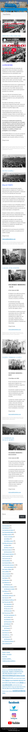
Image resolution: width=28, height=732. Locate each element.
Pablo (15, 686)
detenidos (13, 147)
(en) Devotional (6, 525)
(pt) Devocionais (8, 552)
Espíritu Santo (19, 678)
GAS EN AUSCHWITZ (10, 268)
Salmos (7, 691)
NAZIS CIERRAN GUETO (12, 357)
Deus (20, 673)
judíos (8, 148)
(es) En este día (6, 556)
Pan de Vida (5, 688)
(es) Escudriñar (6, 560)
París (24, 148)
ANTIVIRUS (11, 669)
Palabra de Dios (22, 686)
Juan (25, 682)
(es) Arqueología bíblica (8, 532)
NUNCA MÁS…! (8, 171)
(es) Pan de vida (6, 602)
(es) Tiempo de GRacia (8, 641)
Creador (15, 673)
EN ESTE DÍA (9, 678)
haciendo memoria (19, 496)
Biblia (19, 669)
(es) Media (4, 578)
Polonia (12, 334)
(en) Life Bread (7, 606)
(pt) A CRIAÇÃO (6, 643)
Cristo (18, 673)
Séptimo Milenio (14, 2)
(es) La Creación (6, 573)
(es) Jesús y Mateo (6, 569)
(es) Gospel (7, 593)
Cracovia (17, 333)
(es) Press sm (5, 632)
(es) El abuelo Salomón (8, 554)
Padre (18, 686)
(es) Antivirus (5, 528)
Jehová (13, 682)
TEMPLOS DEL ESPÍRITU (8, 661)
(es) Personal (5, 626)
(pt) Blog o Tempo (8, 547)
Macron (18, 148)
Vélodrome (10, 149)
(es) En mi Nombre (8, 536)
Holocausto (4, 148)
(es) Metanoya (5, 582)
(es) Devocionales (6, 549)
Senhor (10, 691)
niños (22, 148)
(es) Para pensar (6, 613)
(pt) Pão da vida (8, 610)
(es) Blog (6, 545)
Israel (11, 244)
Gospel (11, 680)
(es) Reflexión (7, 619)
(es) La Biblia (5, 571)
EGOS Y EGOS (6, 652)
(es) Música (5, 591)
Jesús (21, 682)
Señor (3, 693)
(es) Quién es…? (6, 634)
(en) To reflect (7, 617)
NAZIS (8, 497)
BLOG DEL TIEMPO (16, 243)
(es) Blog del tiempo (7, 543)
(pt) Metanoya (7, 584)
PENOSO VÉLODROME (11, 36)
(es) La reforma (6, 576)
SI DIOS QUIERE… (7, 658)
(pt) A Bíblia (7, 538)
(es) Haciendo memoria (8, 565)
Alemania (4, 669)
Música (9, 686)
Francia (22, 147)
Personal (11, 688)
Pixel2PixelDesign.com (14, 730)
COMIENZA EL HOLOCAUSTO (8, 439)
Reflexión (22, 688)
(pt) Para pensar (8, 621)
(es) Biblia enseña (6, 534)
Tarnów (9, 498)
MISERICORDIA (5, 686)
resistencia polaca (16, 497)
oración (12, 686)
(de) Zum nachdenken (9, 615)
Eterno (7, 680)
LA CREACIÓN (7, 685)
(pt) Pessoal (7, 628)
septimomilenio (5, 149)
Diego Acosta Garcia (16, 146)
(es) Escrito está (6, 558)
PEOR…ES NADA (6, 654)
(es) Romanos (5, 637)
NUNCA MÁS (15, 244)
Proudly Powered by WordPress (9, 728)
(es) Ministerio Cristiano (8, 586)
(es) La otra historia (8, 567)
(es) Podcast (5, 630)
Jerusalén (17, 682)
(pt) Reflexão (7, 623)
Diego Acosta (18, 147)
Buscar (4, 514)
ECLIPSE (4, 656)
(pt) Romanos (7, 639)
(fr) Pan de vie (7, 608)
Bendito (16, 669)
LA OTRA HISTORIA (13, 148)
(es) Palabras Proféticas (8, 599)
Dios (4, 678)
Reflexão (4, 691)
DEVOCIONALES (9, 675)
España (14, 678)
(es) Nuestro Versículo (7, 595)
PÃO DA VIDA (16, 688)
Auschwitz (9, 147)
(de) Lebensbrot (8, 604)
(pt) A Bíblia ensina (8, 541)
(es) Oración (5, 597)
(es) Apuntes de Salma (7, 530)
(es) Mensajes (5, 580)
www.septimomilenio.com (14, 329)
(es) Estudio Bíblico (7, 562)
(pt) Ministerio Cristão (9, 589)
